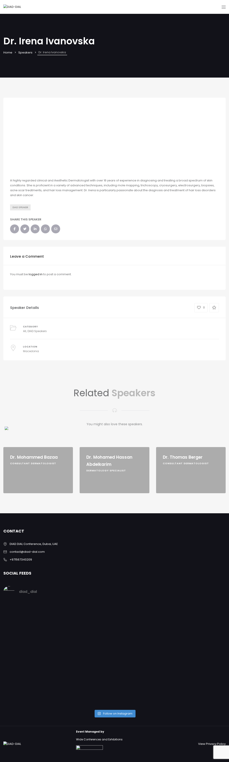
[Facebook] (11, 334)
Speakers (25, 52)
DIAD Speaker (20, 207)
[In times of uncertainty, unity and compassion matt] (143, 632)
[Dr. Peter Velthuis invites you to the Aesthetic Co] (199, 654)
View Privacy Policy (212, 744)
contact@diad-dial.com (27, 552)
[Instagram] (11, 350)
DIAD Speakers (37, 331)
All (24, 331)
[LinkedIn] (11, 381)
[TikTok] (11, 428)
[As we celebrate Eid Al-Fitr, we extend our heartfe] (86, 632)
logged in (35, 274)
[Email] (11, 397)
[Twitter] (11, 365)
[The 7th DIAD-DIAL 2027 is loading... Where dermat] (30, 620)
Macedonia (31, 351)
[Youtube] (11, 412)
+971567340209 (21, 559)
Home (7, 52)
